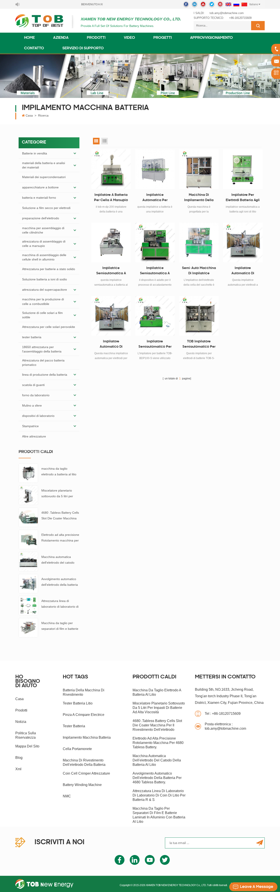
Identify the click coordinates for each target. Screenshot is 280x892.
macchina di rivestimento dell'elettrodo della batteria (84, 762)
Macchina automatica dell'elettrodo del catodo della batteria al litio (57, 560)
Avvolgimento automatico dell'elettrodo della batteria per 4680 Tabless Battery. (59, 582)
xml (18, 769)
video (129, 38)
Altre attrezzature (34, 436)
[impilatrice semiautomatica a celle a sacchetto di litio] (155, 242)
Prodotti (96, 38)
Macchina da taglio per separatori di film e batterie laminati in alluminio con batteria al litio (59, 626)
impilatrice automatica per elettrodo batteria (155, 198)
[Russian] (236, 4)
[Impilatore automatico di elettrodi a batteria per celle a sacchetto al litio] (242, 242)
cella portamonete (77, 749)
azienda (60, 38)
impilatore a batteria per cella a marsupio (111, 197)
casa (19, 699)
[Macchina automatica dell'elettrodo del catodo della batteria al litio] (28, 561)
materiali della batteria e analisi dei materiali (43, 165)
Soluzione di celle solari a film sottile (42, 315)
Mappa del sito (27, 746)
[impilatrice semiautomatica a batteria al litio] (111, 242)
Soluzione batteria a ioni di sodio (44, 279)
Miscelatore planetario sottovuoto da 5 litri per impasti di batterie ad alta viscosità (58, 494)
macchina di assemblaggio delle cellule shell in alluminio (44, 257)
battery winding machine (82, 785)
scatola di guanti (33, 385)
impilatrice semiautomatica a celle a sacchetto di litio (155, 271)
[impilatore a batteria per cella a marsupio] (111, 169)
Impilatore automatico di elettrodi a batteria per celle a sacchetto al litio (243, 271)
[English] (228, 4)
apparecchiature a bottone (40, 187)
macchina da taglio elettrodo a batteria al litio (58, 471)
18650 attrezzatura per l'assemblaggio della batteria (41, 349)
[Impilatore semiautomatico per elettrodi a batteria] (155, 316)
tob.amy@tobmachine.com (227, 13)
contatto (34, 48)
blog (19, 757)
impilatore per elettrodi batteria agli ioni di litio (243, 198)
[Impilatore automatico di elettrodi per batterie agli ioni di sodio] (111, 316)
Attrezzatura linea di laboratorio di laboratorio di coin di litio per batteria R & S (60, 604)
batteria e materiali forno (39, 197)
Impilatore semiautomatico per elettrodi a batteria (155, 345)
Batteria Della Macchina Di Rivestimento (83, 692)
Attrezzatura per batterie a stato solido (48, 269)
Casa (29, 115)
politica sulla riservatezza (25, 735)
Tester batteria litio (78, 703)
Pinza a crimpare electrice (83, 715)
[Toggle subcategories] (74, 153)
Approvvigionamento (211, 38)
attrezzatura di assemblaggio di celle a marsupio (43, 244)
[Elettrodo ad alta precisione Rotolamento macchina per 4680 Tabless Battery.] (28, 539)
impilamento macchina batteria (87, 737)
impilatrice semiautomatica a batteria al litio (111, 271)
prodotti (21, 710)
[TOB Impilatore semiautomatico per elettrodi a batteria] (199, 316)
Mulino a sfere (32, 405)
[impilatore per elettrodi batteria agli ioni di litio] (242, 169)
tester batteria (31, 337)
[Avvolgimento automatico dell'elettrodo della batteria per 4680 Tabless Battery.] (28, 583)
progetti (162, 38)
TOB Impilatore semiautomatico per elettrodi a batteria (198, 345)
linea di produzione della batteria (44, 374)
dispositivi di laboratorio (38, 416)
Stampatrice (30, 426)
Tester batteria (74, 726)
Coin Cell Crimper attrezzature (86, 773)
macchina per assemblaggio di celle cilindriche (43, 230)
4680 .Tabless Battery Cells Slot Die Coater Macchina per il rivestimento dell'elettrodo (60, 516)
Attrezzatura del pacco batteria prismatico (43, 362)
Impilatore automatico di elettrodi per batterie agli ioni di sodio (111, 345)
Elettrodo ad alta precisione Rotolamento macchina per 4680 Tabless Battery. (60, 538)
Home (29, 38)
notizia (20, 722)
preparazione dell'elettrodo (40, 218)
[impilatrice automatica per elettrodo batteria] (155, 169)
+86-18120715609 (240, 17)
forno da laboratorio (35, 395)
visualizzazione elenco (104, 141)
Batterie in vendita (34, 153)
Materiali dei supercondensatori (44, 177)
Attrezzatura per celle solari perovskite (48, 327)
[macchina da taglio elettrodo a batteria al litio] (28, 473)
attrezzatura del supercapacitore (44, 289)
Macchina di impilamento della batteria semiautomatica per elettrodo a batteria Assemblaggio (198, 198)
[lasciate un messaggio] (253, 886)
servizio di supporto (83, 48)
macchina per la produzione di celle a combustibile (43, 301)
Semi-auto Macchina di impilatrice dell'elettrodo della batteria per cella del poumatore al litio (198, 271)
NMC (67, 796)
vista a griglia (96, 141)
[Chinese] (244, 4)
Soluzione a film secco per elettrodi (46, 208)
